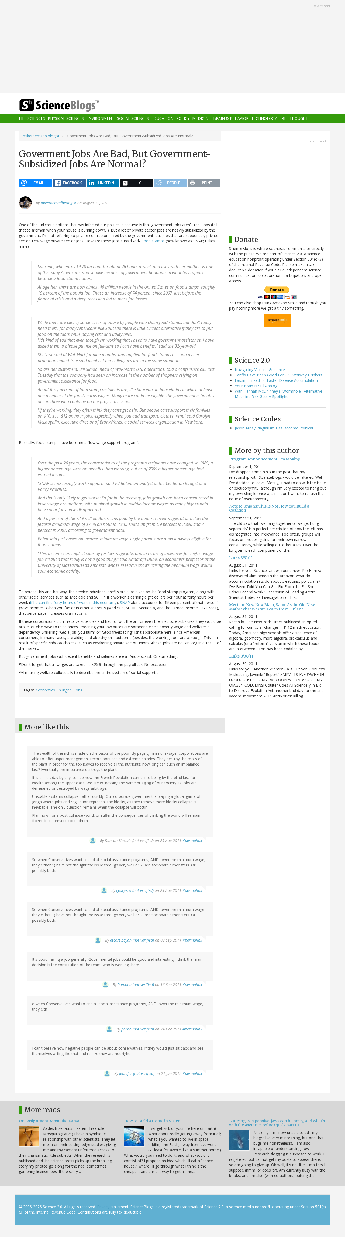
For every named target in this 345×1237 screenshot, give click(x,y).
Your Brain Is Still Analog (256, 385)
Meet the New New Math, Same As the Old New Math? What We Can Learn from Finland (272, 606)
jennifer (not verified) (136, 1073)
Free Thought (294, 118)
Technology (264, 118)
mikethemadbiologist (41, 135)
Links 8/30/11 (241, 656)
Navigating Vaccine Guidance (260, 369)
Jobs (78, 690)
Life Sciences (32, 118)
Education (162, 118)
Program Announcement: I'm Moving (265, 459)
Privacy (103, 1206)
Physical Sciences (66, 118)
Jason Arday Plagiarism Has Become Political (274, 428)
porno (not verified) (137, 1029)
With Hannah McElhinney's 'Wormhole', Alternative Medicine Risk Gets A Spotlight (278, 394)
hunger (65, 690)
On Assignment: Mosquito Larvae (50, 1121)
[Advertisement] (172, 47)
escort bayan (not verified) (132, 940)
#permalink (192, 840)
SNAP (125, 602)
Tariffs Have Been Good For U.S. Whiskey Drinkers (278, 375)
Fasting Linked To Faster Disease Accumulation (276, 380)
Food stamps (153, 240)
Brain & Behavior (231, 118)
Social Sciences (133, 118)
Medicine (201, 118)
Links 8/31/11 (241, 557)
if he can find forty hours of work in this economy (73, 602)
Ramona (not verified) (136, 984)
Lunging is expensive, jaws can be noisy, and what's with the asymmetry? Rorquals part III (277, 1123)
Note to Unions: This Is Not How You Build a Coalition (269, 508)
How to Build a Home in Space (152, 1121)
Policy (182, 118)
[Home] (70, 105)
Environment (100, 118)
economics (45, 690)
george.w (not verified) (135, 890)
